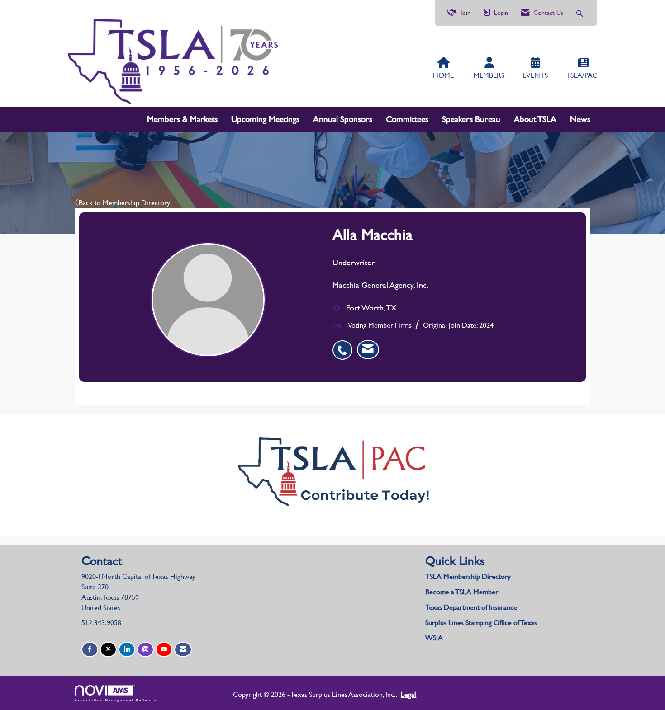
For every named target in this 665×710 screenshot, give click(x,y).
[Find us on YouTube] (164, 650)
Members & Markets (182, 119)
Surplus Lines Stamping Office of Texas (481, 622)
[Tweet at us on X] (108, 650)
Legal (408, 694)
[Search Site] (580, 13)
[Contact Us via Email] (183, 650)
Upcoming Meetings (265, 119)
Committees (407, 119)
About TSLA (535, 119)
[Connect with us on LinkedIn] (127, 650)
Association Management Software (116, 700)
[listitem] (344, 345)
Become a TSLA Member (461, 592)
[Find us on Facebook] (89, 650)
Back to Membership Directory (124, 202)
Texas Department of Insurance (472, 607)
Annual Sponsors (342, 119)
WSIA (434, 638)
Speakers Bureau (471, 119)
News (580, 119)
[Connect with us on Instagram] (145, 650)
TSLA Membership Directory (468, 576)
